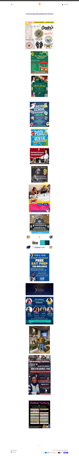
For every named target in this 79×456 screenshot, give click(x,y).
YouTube (14, 452)
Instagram (14, 450)
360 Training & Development (62, 450)
